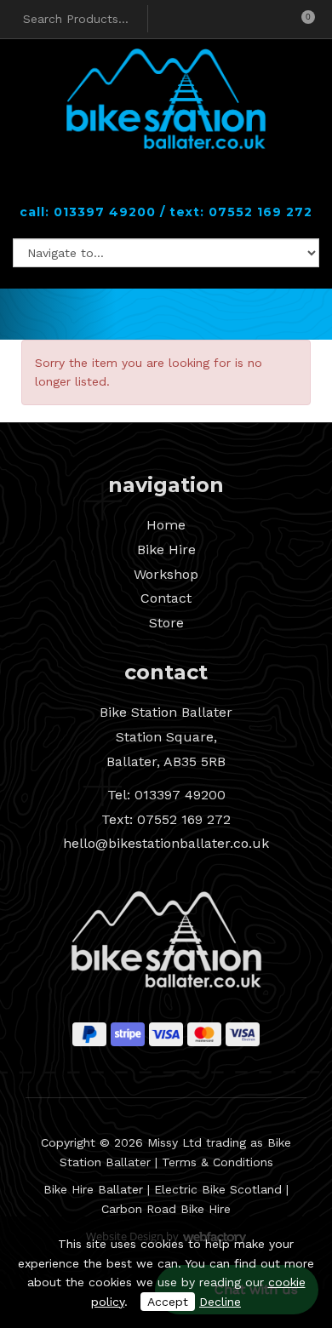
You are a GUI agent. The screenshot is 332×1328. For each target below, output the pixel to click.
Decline (220, 1301)
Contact (166, 598)
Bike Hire (166, 549)
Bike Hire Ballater (93, 1189)
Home (166, 525)
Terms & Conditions (217, 1162)
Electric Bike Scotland (218, 1189)
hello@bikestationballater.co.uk (166, 843)
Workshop (166, 574)
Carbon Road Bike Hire (166, 1209)
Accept (167, 1301)
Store (166, 623)
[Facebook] (151, 184)
